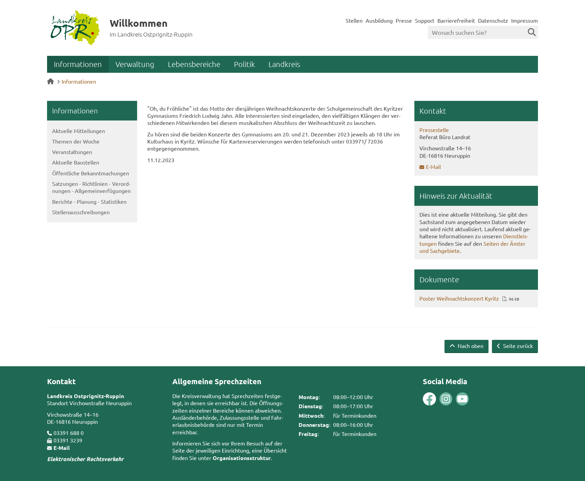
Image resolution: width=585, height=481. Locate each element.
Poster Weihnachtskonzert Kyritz (459, 298)
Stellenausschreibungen (81, 212)
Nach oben (469, 345)
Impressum (524, 20)
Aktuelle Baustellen (75, 162)
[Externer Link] (429, 399)
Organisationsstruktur (242, 457)
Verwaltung (134, 64)
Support (424, 20)
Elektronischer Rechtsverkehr (85, 458)
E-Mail (433, 166)
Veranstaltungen (72, 151)
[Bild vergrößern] (437, 399)
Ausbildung (379, 20)
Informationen (78, 64)
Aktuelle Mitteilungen (78, 130)
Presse (404, 20)
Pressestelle (434, 129)
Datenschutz (493, 20)
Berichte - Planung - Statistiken (89, 201)
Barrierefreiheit (456, 20)
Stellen (354, 20)
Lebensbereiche (194, 64)
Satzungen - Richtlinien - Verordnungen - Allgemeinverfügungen (91, 187)
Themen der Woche (76, 141)
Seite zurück (517, 345)
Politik (244, 64)
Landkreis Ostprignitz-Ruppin (85, 395)
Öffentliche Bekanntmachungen (90, 173)
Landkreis (284, 64)
